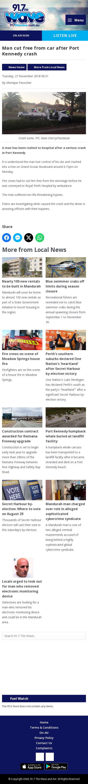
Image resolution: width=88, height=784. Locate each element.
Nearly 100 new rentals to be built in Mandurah (21, 283)
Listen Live (65, 35)
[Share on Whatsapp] (39, 237)
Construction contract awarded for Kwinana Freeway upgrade (20, 436)
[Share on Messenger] (17, 237)
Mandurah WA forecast (44, 687)
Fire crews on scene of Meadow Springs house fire (21, 359)
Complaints (44, 748)
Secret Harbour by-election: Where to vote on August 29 (21, 509)
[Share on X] (28, 237)
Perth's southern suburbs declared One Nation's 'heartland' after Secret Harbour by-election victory (63, 364)
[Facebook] (40, 757)
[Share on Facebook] (6, 237)
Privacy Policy (44, 738)
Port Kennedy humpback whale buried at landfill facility (66, 436)
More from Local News (49, 67)
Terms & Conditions (44, 727)
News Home (17, 67)
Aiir (54, 779)
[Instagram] (50, 757)
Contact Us (44, 743)
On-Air (44, 733)
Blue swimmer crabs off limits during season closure (65, 286)
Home (44, 722)
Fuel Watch (19, 698)
